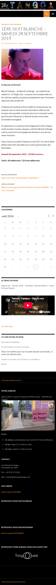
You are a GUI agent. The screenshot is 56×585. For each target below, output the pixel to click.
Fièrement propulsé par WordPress (13, 582)
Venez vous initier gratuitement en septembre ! (20, 176)
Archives (5, 24)
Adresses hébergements (11, 380)
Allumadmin (26, 43)
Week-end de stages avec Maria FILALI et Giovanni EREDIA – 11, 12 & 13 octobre (27, 187)
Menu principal (53, 14)
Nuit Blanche (15, 24)
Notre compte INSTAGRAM (12, 533)
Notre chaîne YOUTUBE (11, 492)
